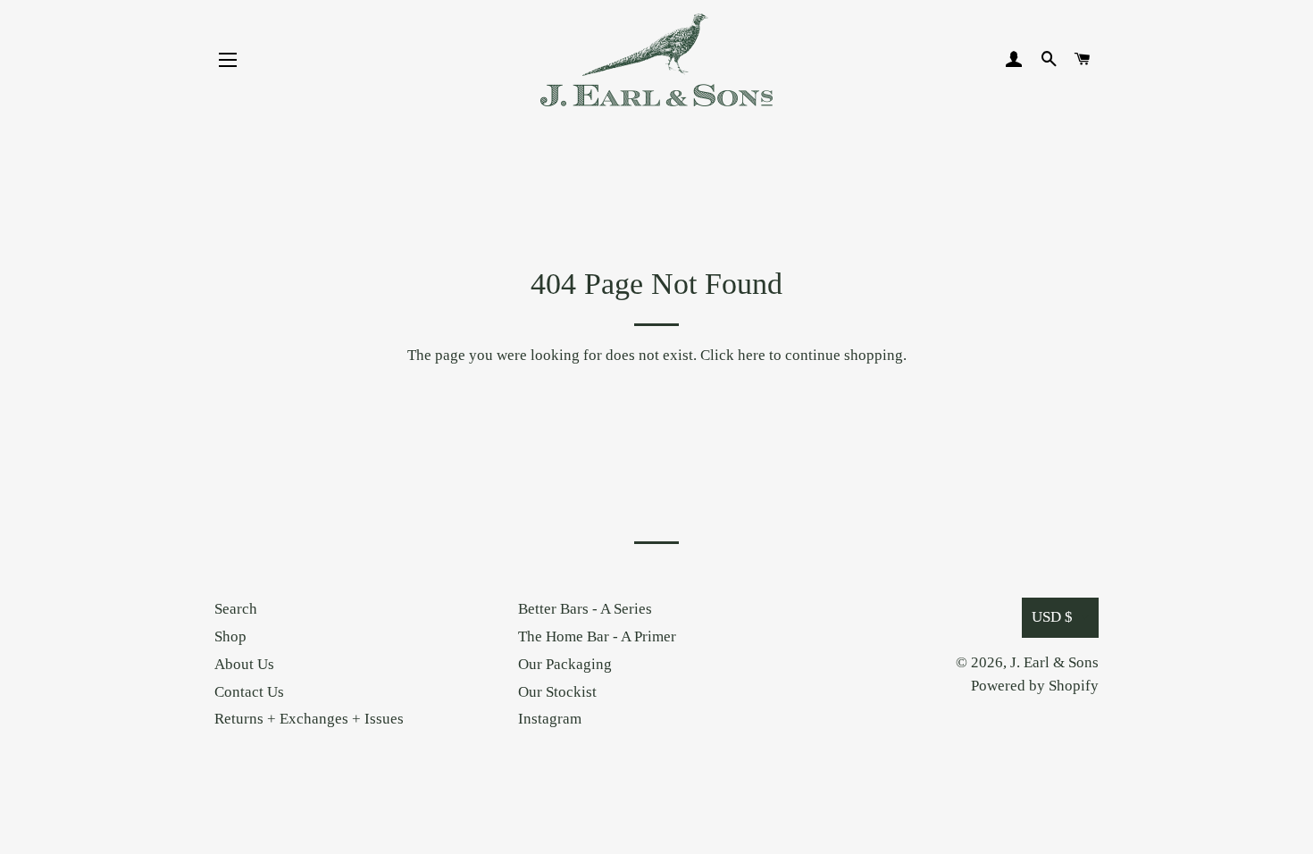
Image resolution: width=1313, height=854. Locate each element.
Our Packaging (565, 664)
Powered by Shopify (1035, 685)
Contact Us (249, 691)
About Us (244, 664)
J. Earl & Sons (1054, 662)
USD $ (1052, 616)
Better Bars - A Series (585, 608)
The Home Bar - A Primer (597, 636)
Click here (732, 355)
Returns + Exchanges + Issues (309, 718)
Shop (230, 636)
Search (235, 608)
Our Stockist (557, 691)
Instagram (549, 718)
